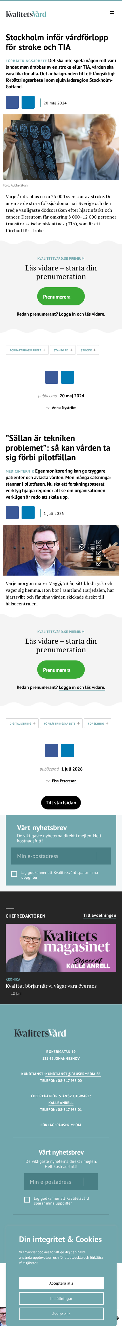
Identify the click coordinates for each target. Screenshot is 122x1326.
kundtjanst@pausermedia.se (72, 1073)
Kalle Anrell (61, 1102)
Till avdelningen (99, 915)
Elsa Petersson (64, 781)
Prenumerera (57, 296)
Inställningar (61, 1298)
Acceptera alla (61, 1283)
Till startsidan (61, 802)
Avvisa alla (61, 1313)
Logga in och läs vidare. (82, 314)
